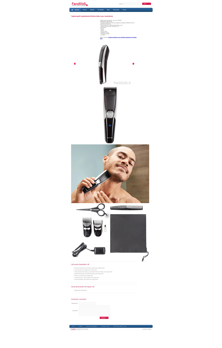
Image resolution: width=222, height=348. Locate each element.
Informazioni (116, 9)
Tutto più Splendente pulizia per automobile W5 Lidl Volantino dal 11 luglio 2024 (93, 271)
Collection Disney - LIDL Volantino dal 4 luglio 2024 (87, 277)
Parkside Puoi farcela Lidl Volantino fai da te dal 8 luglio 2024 (89, 273)
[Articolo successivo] (134, 63)
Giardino (92, 9)
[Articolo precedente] (73, 63)
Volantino (77, 9)
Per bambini (101, 9)
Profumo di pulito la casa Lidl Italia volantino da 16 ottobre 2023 (89, 268)
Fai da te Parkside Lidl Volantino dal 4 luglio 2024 (86, 279)
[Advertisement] (84, 32)
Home (73, 326)
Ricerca (121, 4)
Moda (108, 9)
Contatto (80, 326)
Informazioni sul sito (105, 326)
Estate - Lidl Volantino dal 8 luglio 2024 (84, 275)
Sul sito (124, 9)
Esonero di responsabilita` (91, 326)
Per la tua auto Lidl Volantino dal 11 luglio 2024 (86, 270)
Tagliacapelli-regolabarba (81, 290)
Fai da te (85, 9)
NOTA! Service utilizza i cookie (119, 326)
